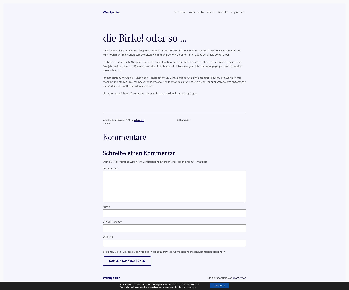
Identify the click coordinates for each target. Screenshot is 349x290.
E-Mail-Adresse (112, 221)
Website (108, 237)
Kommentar (111, 168)
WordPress (239, 278)
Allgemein (139, 120)
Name (106, 206)
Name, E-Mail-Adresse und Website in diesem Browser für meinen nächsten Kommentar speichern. (165, 251)
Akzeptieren (219, 286)
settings (192, 287)
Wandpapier (111, 12)
